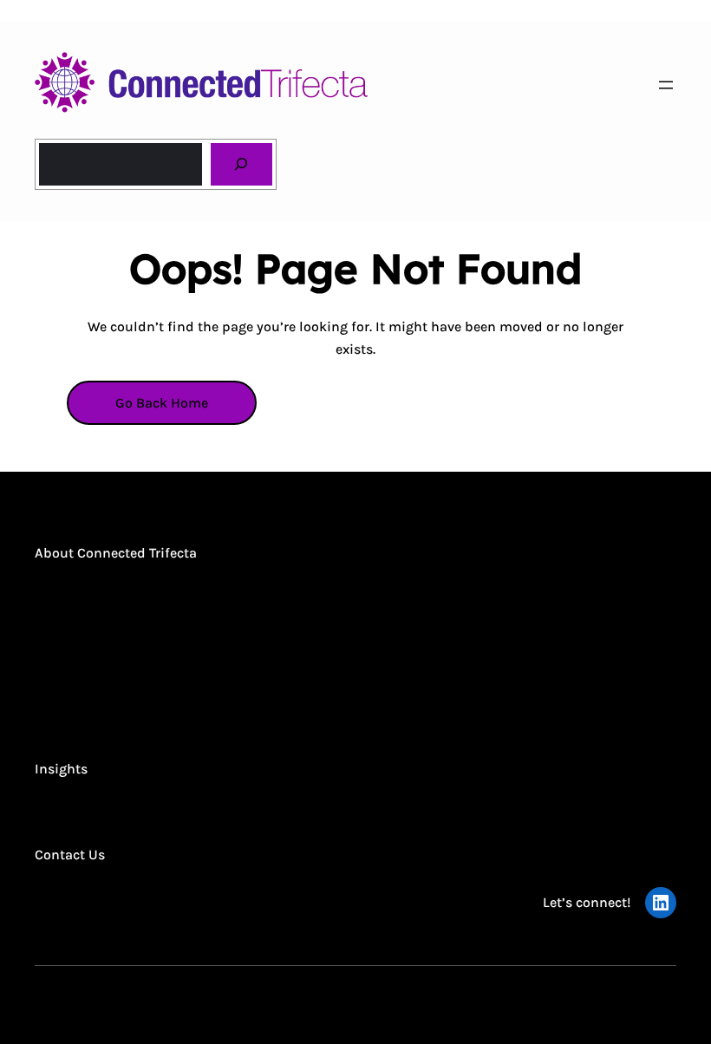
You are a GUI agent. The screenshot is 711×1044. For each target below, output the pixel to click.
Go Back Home (161, 403)
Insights (61, 768)
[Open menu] (666, 85)
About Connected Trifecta (116, 553)
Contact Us (70, 854)
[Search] (241, 164)
